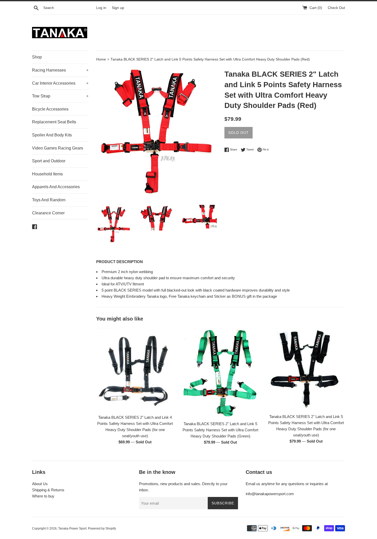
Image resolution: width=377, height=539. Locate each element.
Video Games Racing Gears (57, 148)
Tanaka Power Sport (72, 528)
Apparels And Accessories (56, 187)
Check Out (336, 8)
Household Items (47, 174)
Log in (101, 8)
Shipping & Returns (48, 490)
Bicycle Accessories (50, 109)
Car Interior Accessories (60, 83)
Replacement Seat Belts (54, 122)
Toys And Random (48, 200)
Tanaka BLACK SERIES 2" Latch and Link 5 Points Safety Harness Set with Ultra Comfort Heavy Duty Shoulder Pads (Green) (220, 429)
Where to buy (43, 496)
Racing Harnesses (60, 70)
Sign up (118, 8)
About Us (40, 484)
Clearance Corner (48, 213)
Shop (37, 57)
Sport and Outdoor (48, 161)
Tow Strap (60, 96)
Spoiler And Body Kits (52, 135)
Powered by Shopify (102, 528)
